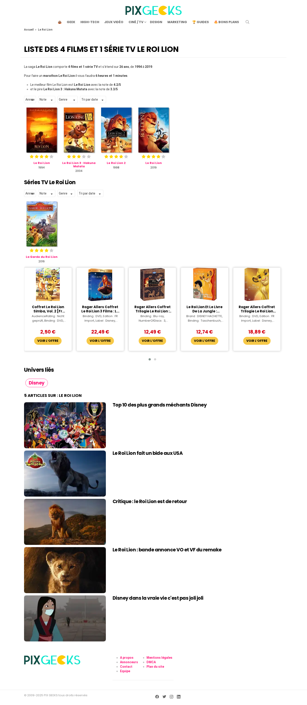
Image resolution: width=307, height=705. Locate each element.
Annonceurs (129, 662)
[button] (149, 359)
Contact (126, 666)
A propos (126, 657)
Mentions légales (159, 657)
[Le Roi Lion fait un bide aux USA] (65, 474)
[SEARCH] (247, 22)
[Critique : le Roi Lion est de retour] (65, 522)
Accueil (28, 29)
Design (156, 22)
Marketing (177, 22)
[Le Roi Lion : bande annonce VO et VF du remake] (65, 570)
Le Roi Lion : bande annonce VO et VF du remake (167, 549)
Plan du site (155, 666)
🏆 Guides (200, 22)
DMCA (151, 662)
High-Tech (89, 22)
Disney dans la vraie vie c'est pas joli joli (158, 598)
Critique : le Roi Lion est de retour (150, 501)
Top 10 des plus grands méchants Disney (160, 405)
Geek (71, 22)
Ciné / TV (136, 22)
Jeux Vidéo (113, 22)
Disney (36, 383)
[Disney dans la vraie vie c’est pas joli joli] (65, 618)
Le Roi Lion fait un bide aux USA (147, 453)
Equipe (125, 671)
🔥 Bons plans (226, 22)
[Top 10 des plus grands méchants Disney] (65, 425)
